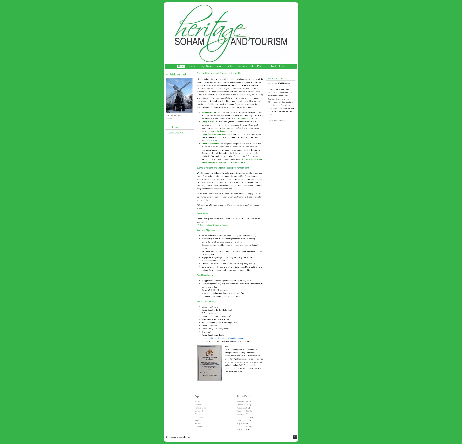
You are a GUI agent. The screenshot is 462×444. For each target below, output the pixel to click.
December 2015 (243, 426)
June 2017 (241, 413)
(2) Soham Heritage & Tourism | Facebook (213, 224)
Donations (242, 66)
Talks (252, 66)
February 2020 (243, 401)
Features (191, 66)
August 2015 (242, 429)
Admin (231, 66)
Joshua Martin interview (277, 120)
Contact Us (220, 66)
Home (181, 66)
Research (261, 66)
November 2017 (243, 410)
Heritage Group (205, 66)
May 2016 (241, 423)
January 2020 (242, 404)
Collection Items (276, 66)
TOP (295, 437)
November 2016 (243, 420)
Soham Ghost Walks (176, 132)
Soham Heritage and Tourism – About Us (219, 73)
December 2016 (243, 417)
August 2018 (242, 407)
